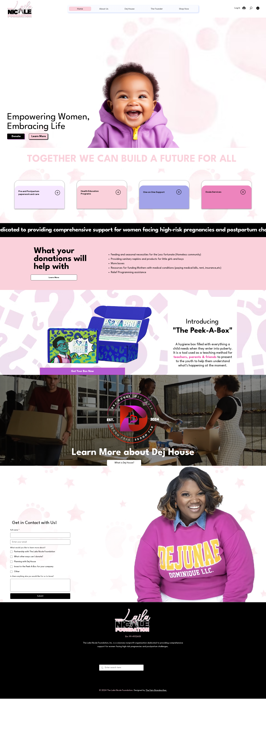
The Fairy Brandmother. (156, 690)
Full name (15, 530)
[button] (251, 8)
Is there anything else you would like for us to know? (32, 576)
